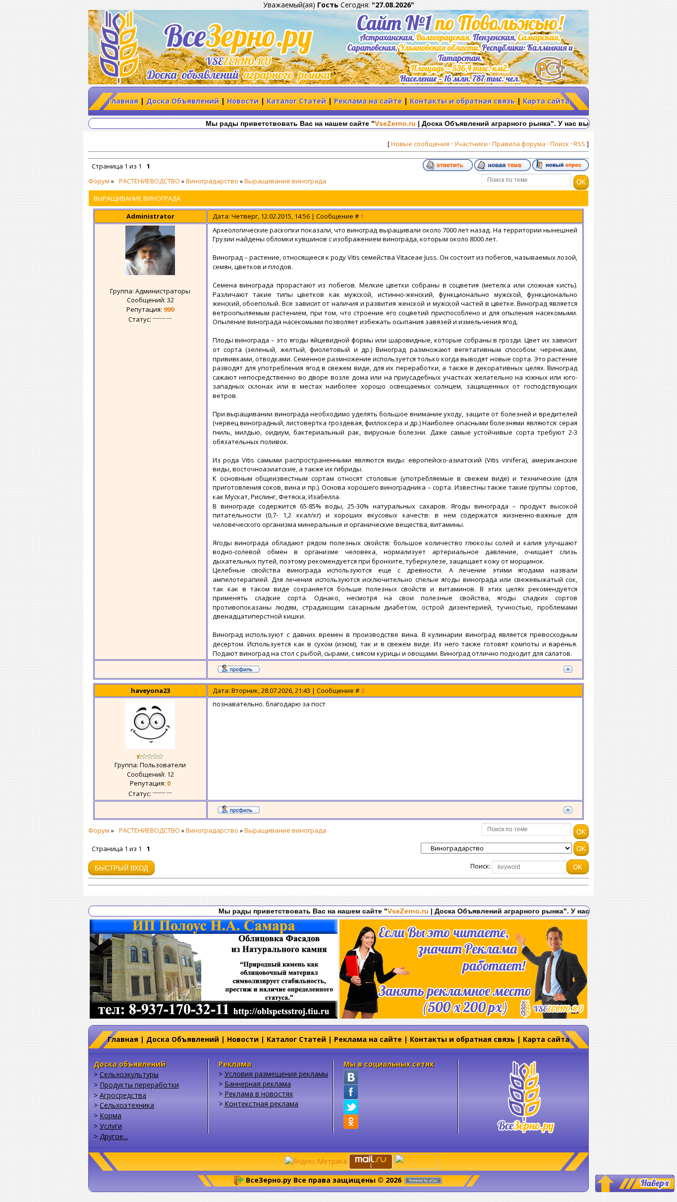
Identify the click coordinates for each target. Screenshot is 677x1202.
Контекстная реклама (261, 1103)
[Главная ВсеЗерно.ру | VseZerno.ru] (526, 1095)
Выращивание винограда (285, 180)
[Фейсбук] (350, 1092)
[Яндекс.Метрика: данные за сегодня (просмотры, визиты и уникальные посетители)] (316, 1161)
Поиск (559, 143)
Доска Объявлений (182, 101)
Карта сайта (546, 101)
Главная (123, 101)
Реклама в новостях (259, 1093)
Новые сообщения (420, 143)
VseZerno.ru (356, 123)
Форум (99, 180)
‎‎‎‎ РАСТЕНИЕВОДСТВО (147, 180)
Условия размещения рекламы (276, 1074)
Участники (471, 143)
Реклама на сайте (368, 101)
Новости (243, 101)
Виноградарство (212, 180)
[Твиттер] (350, 1106)
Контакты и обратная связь (462, 101)
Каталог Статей (296, 101)
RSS (579, 143)
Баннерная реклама (258, 1083)
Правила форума (519, 143)
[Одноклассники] (350, 1121)
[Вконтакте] (350, 1077)
